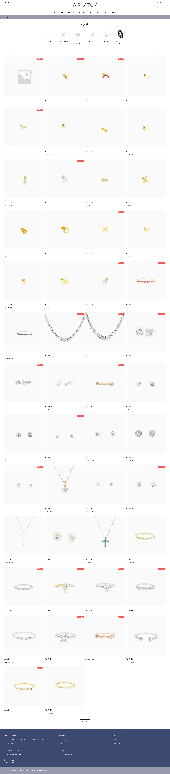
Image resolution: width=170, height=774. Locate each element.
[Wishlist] (163, 3)
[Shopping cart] (166, 3)
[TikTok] (8, 2)
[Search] (157, 2)
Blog (106, 12)
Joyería (98, 12)
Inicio (55, 12)
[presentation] (39, 34)
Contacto (113, 12)
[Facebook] (3, 2)
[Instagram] (5, 2)
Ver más (85, 721)
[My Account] (160, 2)
